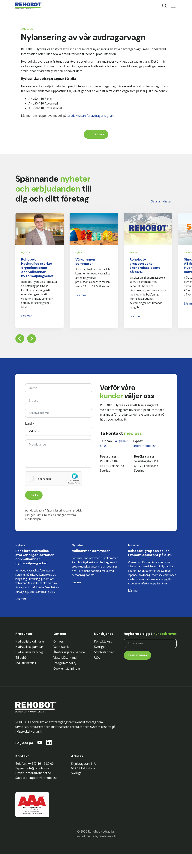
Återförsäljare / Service (69, 652)
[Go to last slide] (19, 338)
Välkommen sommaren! (85, 261)
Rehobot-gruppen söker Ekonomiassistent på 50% (145, 265)
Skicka (34, 495)
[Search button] (164, 6)
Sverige (99, 647)
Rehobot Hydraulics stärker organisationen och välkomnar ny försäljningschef (37, 267)
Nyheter (25, 252)
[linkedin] (49, 743)
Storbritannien (104, 652)
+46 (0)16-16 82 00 (41, 764)
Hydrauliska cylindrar (29, 641)
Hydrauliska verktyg (29, 652)
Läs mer (26, 316)
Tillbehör (21, 657)
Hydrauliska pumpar (29, 647)
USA (97, 657)
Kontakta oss (103, 641)
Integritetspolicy (64, 663)
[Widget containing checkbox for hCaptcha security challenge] (53, 478)
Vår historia (61, 647)
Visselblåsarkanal (65, 657)
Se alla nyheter (161, 201)
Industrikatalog (25, 663)
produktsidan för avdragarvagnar (90, 116)
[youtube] (39, 743)
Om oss (58, 641)
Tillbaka (98, 134)
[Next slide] (31, 338)
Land (28, 423)
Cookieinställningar (66, 668)
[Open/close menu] (174, 6)
